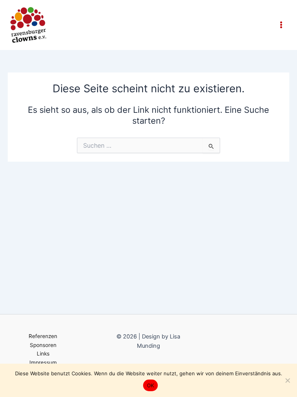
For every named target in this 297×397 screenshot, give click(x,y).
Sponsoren (43, 345)
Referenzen (43, 336)
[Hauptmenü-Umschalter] (281, 25)
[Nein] (287, 380)
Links (43, 353)
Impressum (43, 362)
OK (150, 385)
